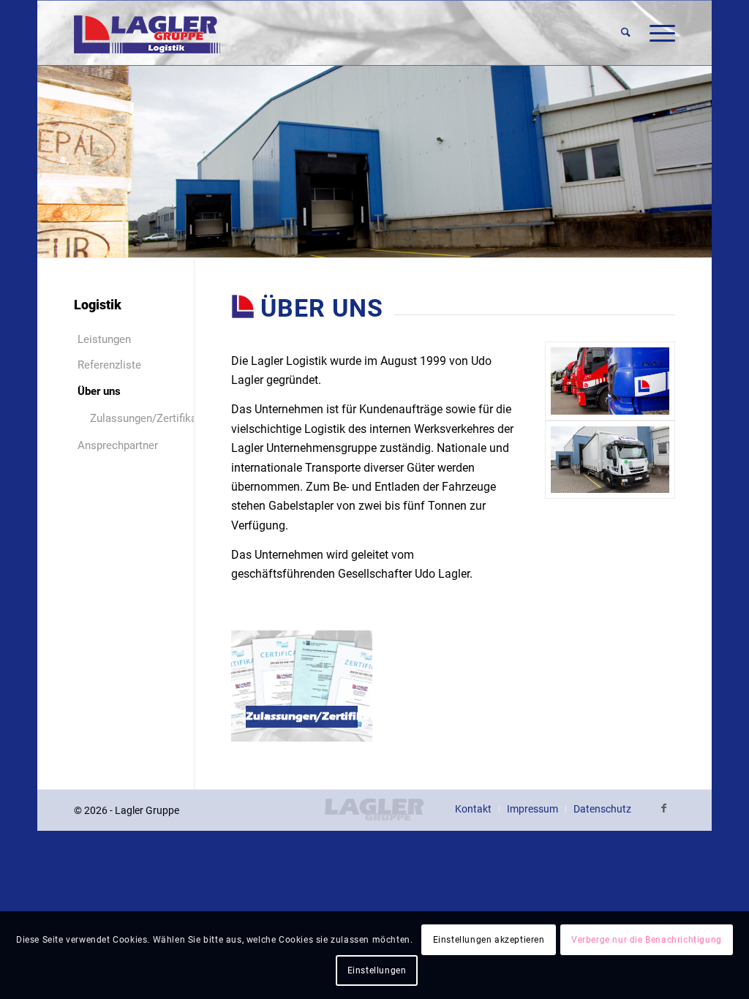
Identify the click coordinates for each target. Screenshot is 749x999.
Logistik (97, 304)
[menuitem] (625, 33)
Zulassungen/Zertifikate (127, 418)
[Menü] (657, 33)
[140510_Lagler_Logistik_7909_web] (610, 381)
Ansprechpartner (118, 445)
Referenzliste (109, 365)
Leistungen (104, 339)
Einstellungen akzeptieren (489, 940)
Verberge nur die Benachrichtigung (646, 940)
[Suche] (625, 33)
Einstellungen (377, 970)
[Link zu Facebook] (664, 808)
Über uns (99, 391)
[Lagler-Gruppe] (147, 33)
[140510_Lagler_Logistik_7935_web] (610, 460)
